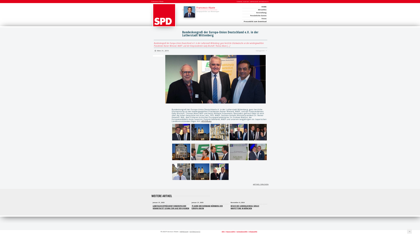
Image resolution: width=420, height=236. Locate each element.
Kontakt (246, 1)
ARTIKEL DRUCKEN (261, 184)
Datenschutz (264, 1)
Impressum (254, 1)
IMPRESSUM (184, 232)
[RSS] (264, 234)
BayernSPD (230, 232)
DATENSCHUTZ (195, 232)
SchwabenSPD (242, 232)
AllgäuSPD (253, 232)
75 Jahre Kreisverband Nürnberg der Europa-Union (207, 207)
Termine (239, 1)
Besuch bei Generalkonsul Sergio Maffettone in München (245, 207)
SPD (223, 232)
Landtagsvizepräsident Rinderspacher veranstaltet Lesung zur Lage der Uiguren (171, 207)
